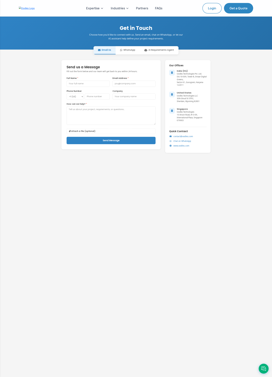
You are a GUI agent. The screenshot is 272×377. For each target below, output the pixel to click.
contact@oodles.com (183, 136)
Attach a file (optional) (83, 131)
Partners (142, 8)
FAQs (158, 8)
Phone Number (74, 91)
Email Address (120, 78)
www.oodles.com (181, 145)
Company (117, 91)
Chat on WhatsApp (182, 141)
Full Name (72, 78)
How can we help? (77, 104)
